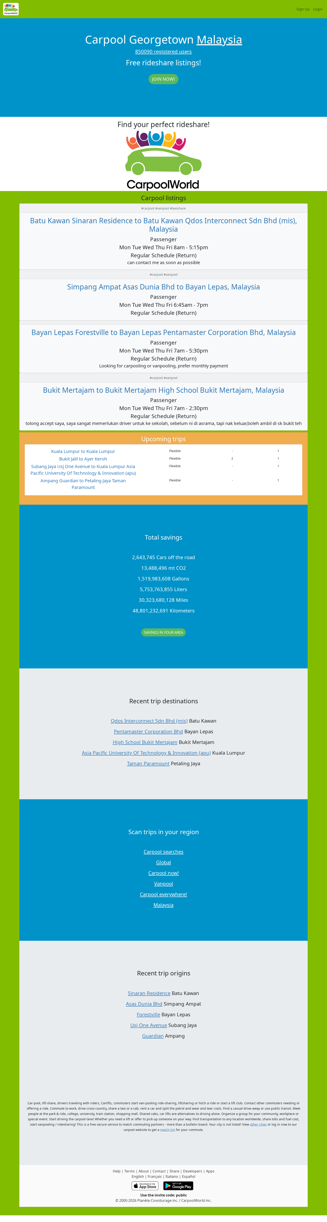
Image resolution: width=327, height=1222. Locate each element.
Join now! (163, 79)
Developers (192, 1171)
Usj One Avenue (148, 1025)
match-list (167, 1130)
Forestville (148, 1014)
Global (163, 862)
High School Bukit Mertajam (145, 742)
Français (155, 1176)
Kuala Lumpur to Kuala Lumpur (83, 451)
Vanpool (163, 883)
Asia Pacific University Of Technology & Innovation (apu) (146, 752)
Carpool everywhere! (163, 894)
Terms (129, 1171)
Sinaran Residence (149, 993)
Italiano (172, 1176)
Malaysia (219, 39)
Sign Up (303, 9)
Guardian (153, 1035)
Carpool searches (164, 851)
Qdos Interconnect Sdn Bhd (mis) (149, 720)
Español (188, 1176)
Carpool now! (163, 872)
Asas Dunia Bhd (144, 1003)
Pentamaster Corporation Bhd (148, 731)
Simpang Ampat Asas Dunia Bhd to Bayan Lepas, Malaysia (163, 286)
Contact (159, 1171)
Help (117, 1171)
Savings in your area (163, 632)
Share (174, 1171)
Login (318, 9)
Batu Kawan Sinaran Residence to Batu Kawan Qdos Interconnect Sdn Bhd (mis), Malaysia (163, 225)
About (144, 1171)
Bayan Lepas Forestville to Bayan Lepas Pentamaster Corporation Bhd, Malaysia (163, 332)
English (138, 1176)
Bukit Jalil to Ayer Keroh (83, 459)
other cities (258, 1124)
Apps (210, 1171)
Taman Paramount (148, 763)
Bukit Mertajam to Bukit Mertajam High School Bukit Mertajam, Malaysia (163, 390)
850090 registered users (163, 51)
